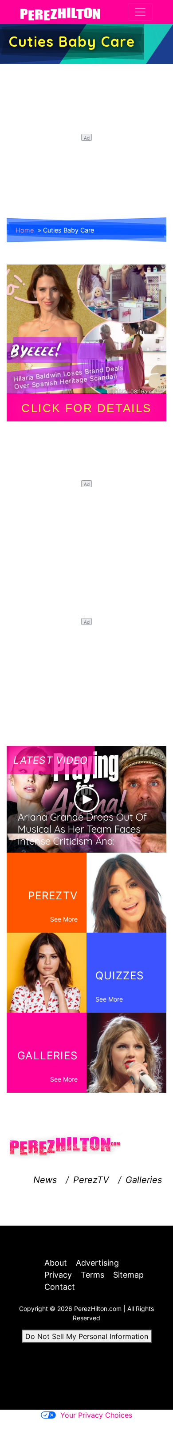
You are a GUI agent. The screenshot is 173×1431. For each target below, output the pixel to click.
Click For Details (86, 408)
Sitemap (128, 1274)
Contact (59, 1286)
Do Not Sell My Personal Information (86, 1336)
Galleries (144, 1179)
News (45, 1179)
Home (25, 230)
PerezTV (91, 1179)
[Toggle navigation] (140, 12)
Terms (92, 1274)
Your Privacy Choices (96, 1415)
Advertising (97, 1262)
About (55, 1262)
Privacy (58, 1274)
